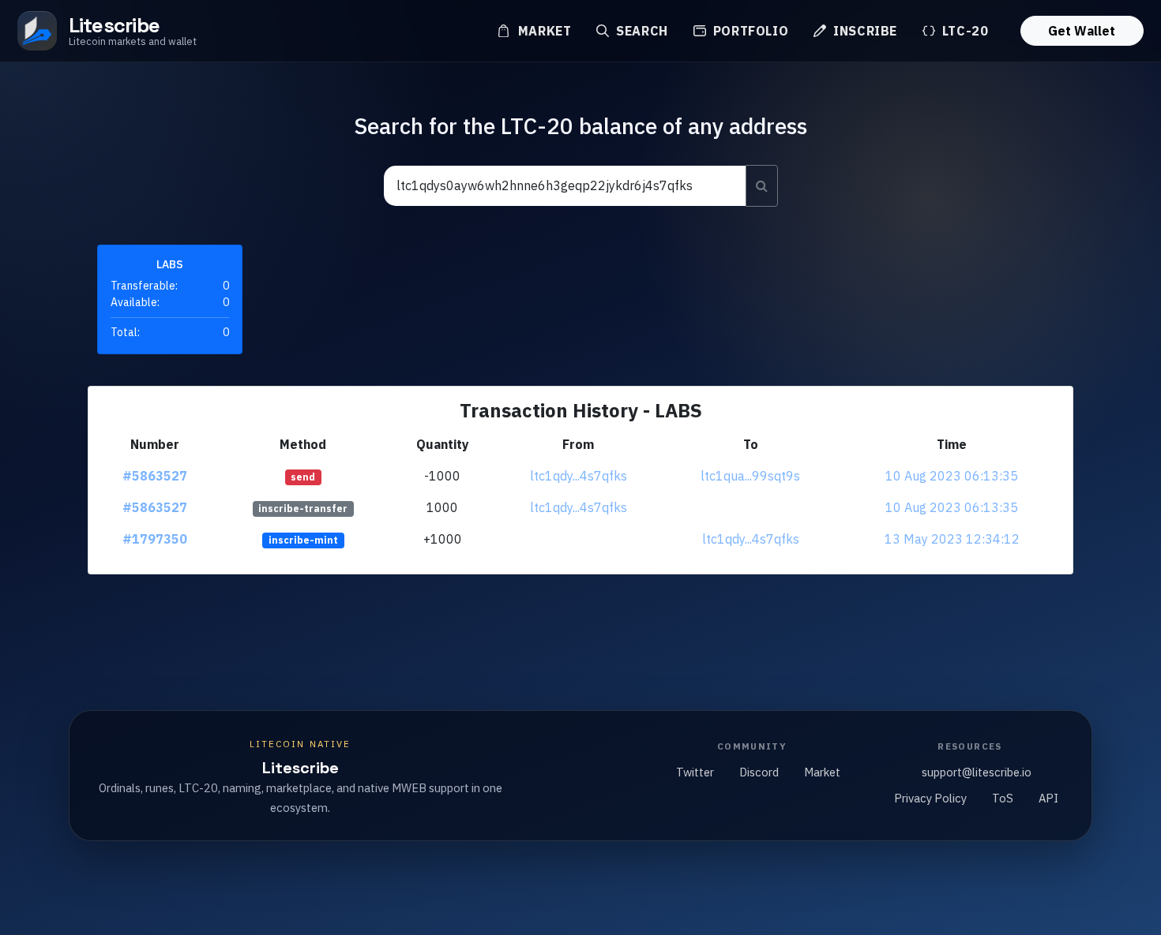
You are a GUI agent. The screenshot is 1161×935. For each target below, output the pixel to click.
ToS (1002, 798)
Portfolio (748, 31)
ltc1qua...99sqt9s (750, 476)
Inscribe (863, 31)
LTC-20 (963, 31)
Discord (759, 772)
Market (542, 31)
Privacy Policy (930, 798)
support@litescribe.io (976, 772)
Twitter (695, 772)
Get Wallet (1081, 31)
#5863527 (154, 476)
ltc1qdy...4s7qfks (578, 476)
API (1048, 798)
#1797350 (154, 539)
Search (639, 31)
